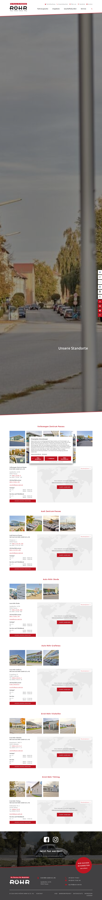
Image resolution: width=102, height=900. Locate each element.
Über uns (73, 4)
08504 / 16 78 (16, 809)
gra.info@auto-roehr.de (16, 687)
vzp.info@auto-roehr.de (16, 485)
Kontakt (39, 893)
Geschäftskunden (70, 9)
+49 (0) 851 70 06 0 (73, 878)
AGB (56, 893)
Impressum (88, 893)
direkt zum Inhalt (7, 4)
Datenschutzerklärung (57, 482)
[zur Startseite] (22, 7)
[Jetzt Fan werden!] (46, 840)
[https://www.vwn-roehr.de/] (100, 287)
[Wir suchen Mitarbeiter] (84, 865)
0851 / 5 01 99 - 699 (15, 550)
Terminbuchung (50, 4)
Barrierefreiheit (65, 893)
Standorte (82, 4)
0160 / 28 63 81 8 (14, 684)
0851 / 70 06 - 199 (15, 482)
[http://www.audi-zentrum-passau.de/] (100, 277)
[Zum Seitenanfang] (100, 315)
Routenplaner (85, 468)
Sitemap (89, 895)
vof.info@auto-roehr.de (16, 750)
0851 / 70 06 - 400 (17, 610)
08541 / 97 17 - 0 (17, 746)
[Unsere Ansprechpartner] (100, 311)
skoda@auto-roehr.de (16, 619)
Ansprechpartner (63, 4)
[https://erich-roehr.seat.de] (100, 292)
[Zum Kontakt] (100, 306)
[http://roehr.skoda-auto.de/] (100, 282)
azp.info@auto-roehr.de (16, 553)
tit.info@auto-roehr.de (16, 814)
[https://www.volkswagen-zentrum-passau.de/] (100, 272)
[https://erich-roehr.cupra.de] (100, 297)
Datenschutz (78, 893)
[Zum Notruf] (100, 302)
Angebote (56, 9)
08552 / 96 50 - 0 (17, 678)
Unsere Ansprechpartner (23, 501)
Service (83, 9)
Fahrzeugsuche (42, 9)
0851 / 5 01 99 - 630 (17, 543)
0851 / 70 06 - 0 (16, 475)
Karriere (90, 4)
